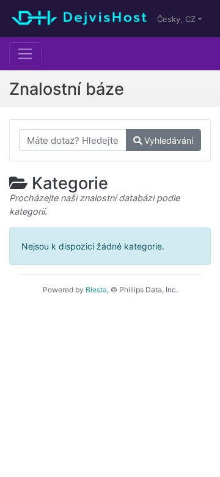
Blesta (96, 289)
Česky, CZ (177, 19)
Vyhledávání (167, 140)
